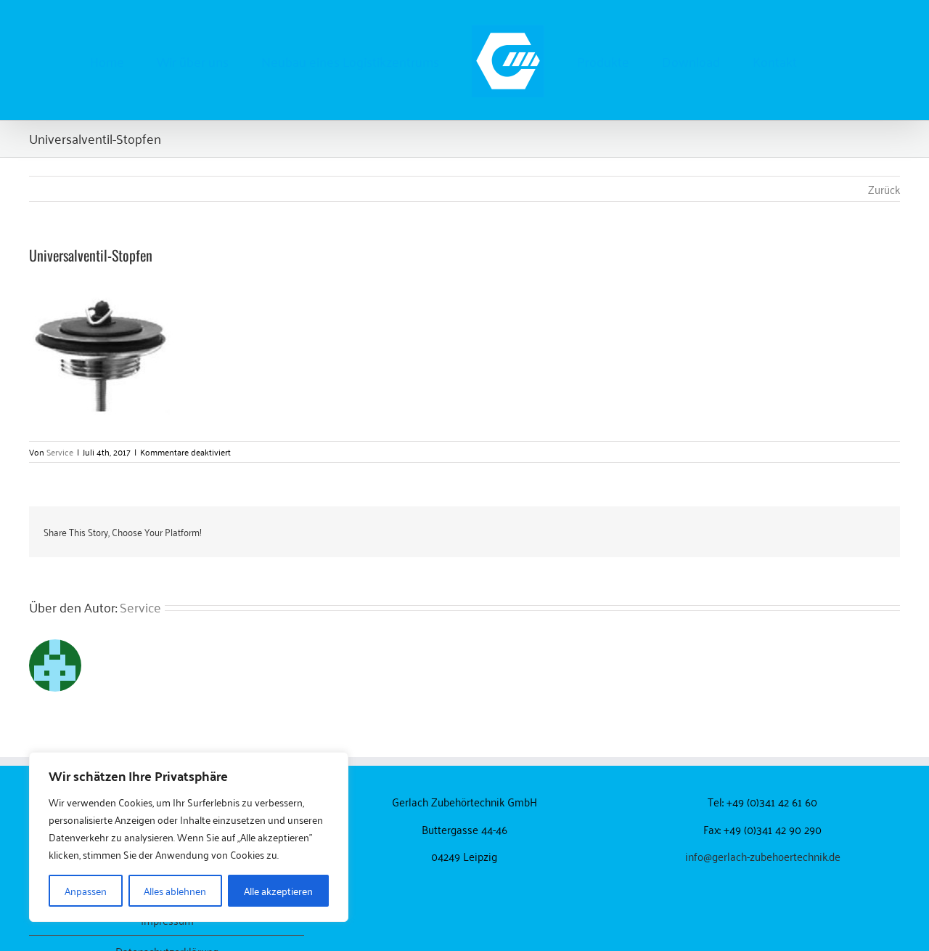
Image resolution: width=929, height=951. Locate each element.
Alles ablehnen (175, 890)
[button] (774, 60)
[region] (188, 837)
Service (59, 451)
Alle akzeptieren (278, 890)
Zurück (884, 189)
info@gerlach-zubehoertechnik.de (762, 856)
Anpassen (86, 890)
